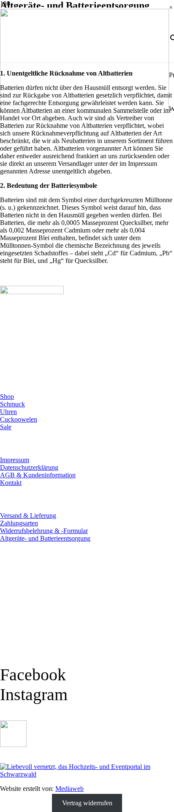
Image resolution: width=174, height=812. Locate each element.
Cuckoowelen (18, 419)
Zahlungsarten (19, 523)
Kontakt (11, 482)
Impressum (14, 459)
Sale (5, 426)
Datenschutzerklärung (29, 467)
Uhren (8, 411)
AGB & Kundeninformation (38, 475)
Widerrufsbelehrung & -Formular (44, 530)
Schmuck (12, 404)
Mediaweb (69, 788)
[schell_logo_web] (84, 110)
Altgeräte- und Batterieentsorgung (45, 538)
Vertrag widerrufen (87, 803)
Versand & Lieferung (28, 515)
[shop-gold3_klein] (13, 744)
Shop (7, 396)
